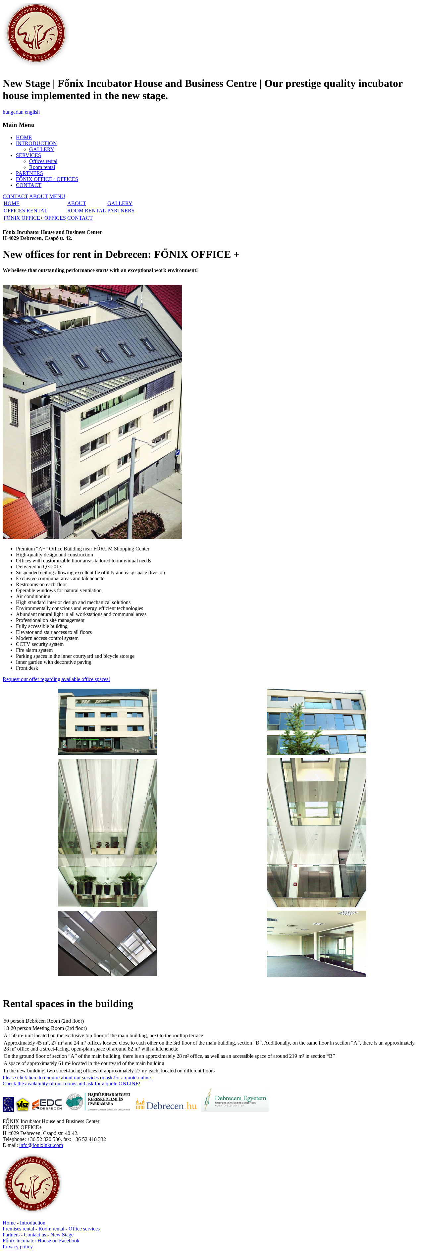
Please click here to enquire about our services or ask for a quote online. (77, 1077)
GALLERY (41, 149)
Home (9, 1223)
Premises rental (18, 1228)
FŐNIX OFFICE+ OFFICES (47, 179)
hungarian (13, 112)
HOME (24, 137)
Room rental (42, 167)
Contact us (35, 1234)
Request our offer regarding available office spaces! (56, 679)
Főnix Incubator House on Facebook (41, 1240)
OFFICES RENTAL (26, 210)
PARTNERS (29, 173)
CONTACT (28, 185)
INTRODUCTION (36, 143)
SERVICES (28, 155)
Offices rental (43, 161)
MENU (57, 196)
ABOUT (38, 196)
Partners (11, 1234)
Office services (84, 1228)
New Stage (62, 1234)
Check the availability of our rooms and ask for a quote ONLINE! (71, 1083)
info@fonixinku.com (41, 1145)
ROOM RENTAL (86, 210)
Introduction (32, 1223)
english (32, 112)
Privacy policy (18, 1246)
